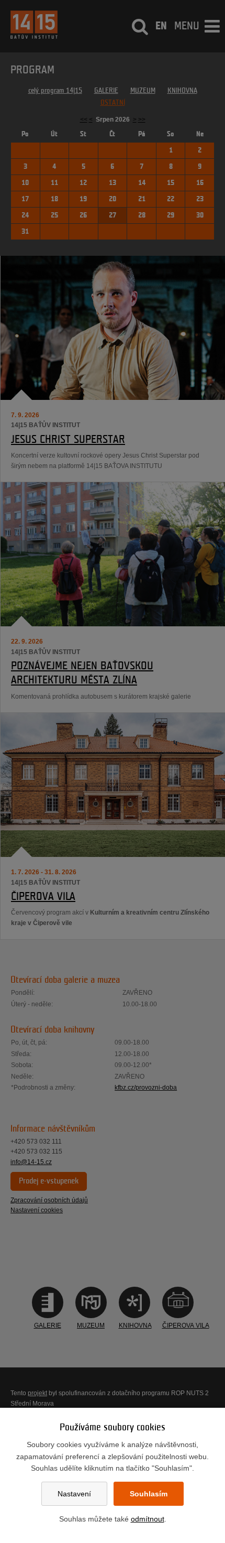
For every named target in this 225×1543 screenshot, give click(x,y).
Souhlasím (148, 1494)
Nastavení (74, 1494)
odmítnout (147, 1519)
